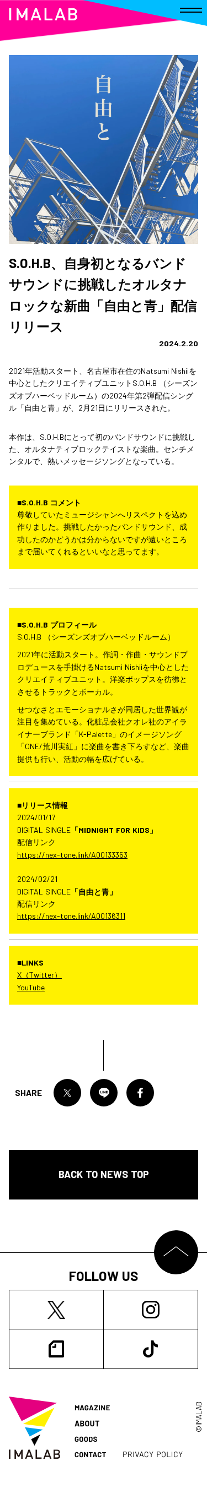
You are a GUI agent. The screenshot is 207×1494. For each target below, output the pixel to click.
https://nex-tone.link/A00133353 (72, 854)
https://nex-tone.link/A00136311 (71, 915)
